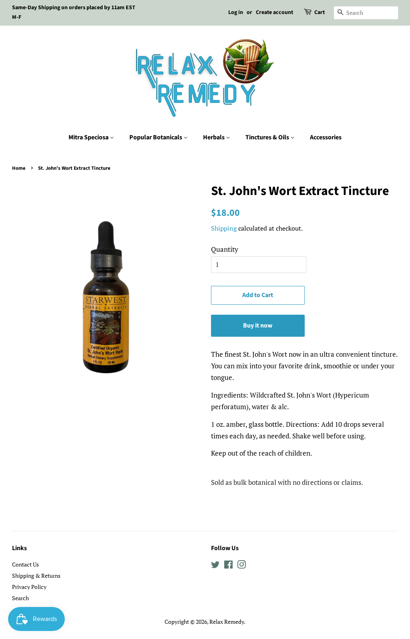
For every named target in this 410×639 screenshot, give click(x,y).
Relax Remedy (226, 621)
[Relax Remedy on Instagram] (241, 566)
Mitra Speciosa (89, 137)
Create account (274, 12)
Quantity (224, 249)
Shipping (224, 228)
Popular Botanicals (156, 137)
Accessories (326, 137)
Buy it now (257, 325)
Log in (235, 12)
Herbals (214, 137)
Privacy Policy (29, 587)
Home (19, 168)
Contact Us (25, 564)
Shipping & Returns (36, 575)
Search (20, 598)
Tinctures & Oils (267, 137)
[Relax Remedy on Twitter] (215, 566)
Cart (319, 12)
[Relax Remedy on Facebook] (228, 566)
